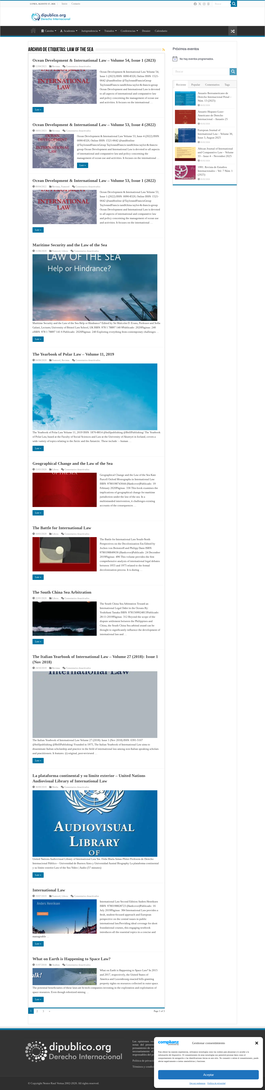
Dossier (146, 30)
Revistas (56, 66)
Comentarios (212, 84)
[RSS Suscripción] (163, 50)
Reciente (181, 84)
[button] (257, 1043)
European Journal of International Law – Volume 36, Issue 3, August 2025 (215, 134)
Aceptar (208, 1074)
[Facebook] (195, 3)
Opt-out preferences (197, 1083)
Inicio (64, 3)
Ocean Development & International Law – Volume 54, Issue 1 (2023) (94, 60)
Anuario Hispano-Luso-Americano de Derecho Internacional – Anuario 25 (213, 115)
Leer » (38, 109)
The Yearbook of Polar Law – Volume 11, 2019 (73, 354)
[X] (200, 3)
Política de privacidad (216, 1083)
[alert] (205, 58)
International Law (49, 890)
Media (55, 787)
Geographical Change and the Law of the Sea (73, 463)
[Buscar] (234, 4)
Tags (227, 84)
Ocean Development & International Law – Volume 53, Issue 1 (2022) (94, 180)
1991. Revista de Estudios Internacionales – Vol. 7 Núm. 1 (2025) (215, 171)
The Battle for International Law (62, 527)
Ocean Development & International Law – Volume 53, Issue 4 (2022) (94, 124)
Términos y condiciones (145, 1066)
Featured (65, 186)
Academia (69, 30)
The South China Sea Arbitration (62, 592)
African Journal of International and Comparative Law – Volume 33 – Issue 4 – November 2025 (216, 152)
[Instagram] (204, 3)
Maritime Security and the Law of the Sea (70, 245)
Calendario (161, 30)
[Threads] (208, 3)
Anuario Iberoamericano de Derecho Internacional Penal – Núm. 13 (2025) (214, 97)
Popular (195, 84)
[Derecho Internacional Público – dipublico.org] (50, 16)
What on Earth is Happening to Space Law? (72, 958)
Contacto (75, 3)
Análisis (56, 965)
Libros (65, 251)
